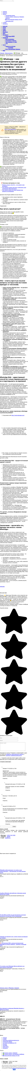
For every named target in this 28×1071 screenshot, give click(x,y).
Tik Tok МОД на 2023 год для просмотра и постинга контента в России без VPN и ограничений (13, 915)
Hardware (5, 35)
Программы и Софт (11, 42)
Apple (4, 27)
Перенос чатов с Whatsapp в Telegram (9, 988)
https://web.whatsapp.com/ (17, 415)
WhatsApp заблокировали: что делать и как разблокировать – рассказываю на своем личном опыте (13, 871)
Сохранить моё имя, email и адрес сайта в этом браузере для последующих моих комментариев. (12, 758)
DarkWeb (10, 47)
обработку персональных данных (14, 754)
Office (4, 30)
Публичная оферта (7, 1041)
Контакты (5, 23)
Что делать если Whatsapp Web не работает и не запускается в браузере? (12, 967)
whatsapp (2, 586)
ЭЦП (4, 33)
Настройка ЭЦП (9, 21)
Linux (4, 29)
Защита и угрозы (10, 46)
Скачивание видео (10, 15)
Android (5, 26)
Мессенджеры (9, 39)
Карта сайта (6, 1046)
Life (6, 43)
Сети (4, 45)
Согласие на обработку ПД (9, 1043)
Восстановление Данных (12, 49)
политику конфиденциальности (14, 755)
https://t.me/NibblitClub (10, 129)
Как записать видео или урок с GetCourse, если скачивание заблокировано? (14, 188)
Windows (5, 32)
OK (14, 1069)
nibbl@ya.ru (7, 838)
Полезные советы (10, 40)
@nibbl (8, 836)
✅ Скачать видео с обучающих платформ (13, 1054)
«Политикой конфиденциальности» (18, 1068)
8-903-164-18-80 (11, 835)
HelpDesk (5, 37)
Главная (5, 11)
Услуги (4, 14)
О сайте (4, 22)
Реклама (5, 1045)
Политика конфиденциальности (11, 1040)
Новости (5, 13)
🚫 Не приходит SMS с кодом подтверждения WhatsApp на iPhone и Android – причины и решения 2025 (13, 944)
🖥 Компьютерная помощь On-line (13, 19)
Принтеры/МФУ (10, 36)
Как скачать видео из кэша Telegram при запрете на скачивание (12, 190)
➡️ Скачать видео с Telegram (10, 1053)
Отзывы (5, 1044)
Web (4, 50)
